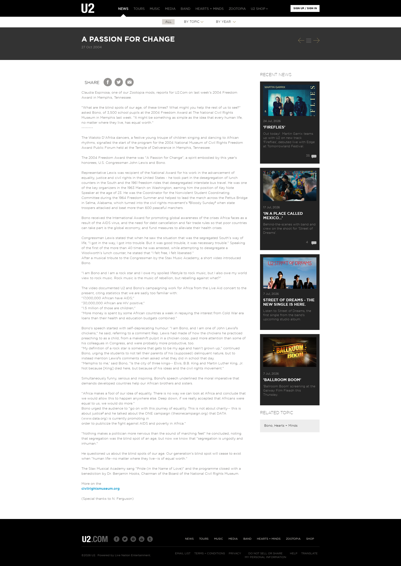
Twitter (118, 82)
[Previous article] (301, 40)
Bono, (269, 425)
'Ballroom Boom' (282, 380)
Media (233, 539)
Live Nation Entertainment (132, 555)
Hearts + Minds (285, 425)
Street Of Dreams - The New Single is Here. (289, 302)
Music (218, 539)
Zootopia (293, 539)
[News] (308, 40)
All (168, 21)
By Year (224, 21)
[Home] (87, 8)
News (189, 539)
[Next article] (316, 40)
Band (247, 539)
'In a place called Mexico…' (283, 216)
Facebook (108, 82)
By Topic (191, 21)
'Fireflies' (274, 127)
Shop (310, 539)
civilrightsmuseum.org (100, 488)
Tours (203, 539)
